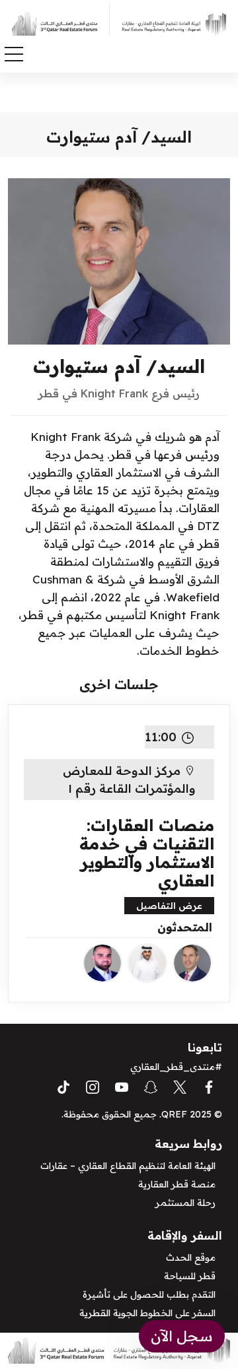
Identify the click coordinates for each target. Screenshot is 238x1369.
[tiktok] (63, 1086)
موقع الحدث (191, 1257)
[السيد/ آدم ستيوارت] (192, 963)
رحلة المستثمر (185, 1203)
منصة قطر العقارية (177, 1184)
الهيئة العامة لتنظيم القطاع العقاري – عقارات (128, 1166)
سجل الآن (182, 1336)
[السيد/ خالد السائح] (102, 963)
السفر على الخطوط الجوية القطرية (147, 1313)
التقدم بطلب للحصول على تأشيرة (149, 1294)
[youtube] (121, 1086)
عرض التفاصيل (169, 906)
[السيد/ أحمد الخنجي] (147, 963)
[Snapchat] (151, 1086)
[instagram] (92, 1086)
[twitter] (180, 1086)
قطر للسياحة (190, 1276)
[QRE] (170, 23)
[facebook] (209, 1086)
